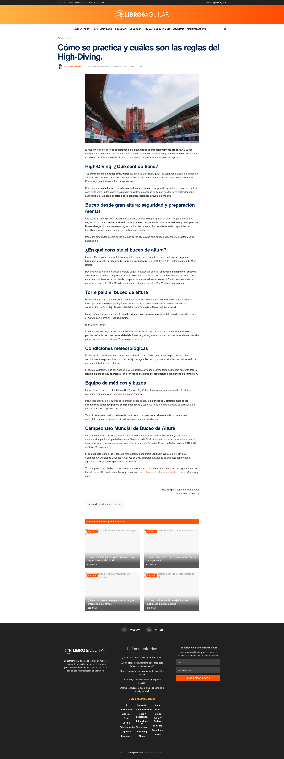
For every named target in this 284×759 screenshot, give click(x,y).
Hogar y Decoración (157, 28)
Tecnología (157, 730)
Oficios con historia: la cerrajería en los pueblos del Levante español (167, 601)
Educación (136, 28)
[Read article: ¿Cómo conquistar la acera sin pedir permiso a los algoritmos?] (171, 548)
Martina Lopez (74, 66)
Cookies (70, 2)
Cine (126, 718)
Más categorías (196, 28)
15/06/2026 (152, 564)
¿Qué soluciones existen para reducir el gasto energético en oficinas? (111, 601)
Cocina (126, 722)
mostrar (117, 504)
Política (157, 713)
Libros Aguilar (132, 752)
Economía (120, 28)
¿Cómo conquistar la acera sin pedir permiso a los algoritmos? (171, 558)
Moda (142, 735)
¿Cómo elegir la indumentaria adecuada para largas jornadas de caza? (111, 558)
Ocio (157, 709)
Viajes (158, 734)
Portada (61, 38)
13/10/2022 (91, 66)
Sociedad (178, 28)
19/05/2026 (152, 608)
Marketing (142, 731)
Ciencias (126, 713)
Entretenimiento (143, 709)
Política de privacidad (83, 2)
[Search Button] (225, 28)
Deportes (126, 731)
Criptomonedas (102, 28)
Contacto (61, 2)
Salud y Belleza (158, 720)
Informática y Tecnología (142, 724)
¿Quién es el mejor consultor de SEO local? (142, 657)
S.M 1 (96, 2)
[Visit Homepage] (142, 14)
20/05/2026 (93, 608)
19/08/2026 (93, 564)
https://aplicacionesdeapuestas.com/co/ (165, 472)
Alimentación (82, 28)
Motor (158, 704)
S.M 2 (103, 2)
